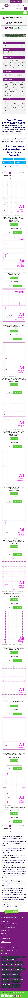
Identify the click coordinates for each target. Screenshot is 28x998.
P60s (12, 969)
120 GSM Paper (20, 159)
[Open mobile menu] (7, 1)
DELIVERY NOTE (5, 964)
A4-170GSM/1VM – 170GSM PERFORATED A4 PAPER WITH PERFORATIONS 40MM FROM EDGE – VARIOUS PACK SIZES (14, 487)
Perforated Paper (12, 215)
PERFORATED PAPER (6, 974)
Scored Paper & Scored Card (8, 269)
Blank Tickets (5, 215)
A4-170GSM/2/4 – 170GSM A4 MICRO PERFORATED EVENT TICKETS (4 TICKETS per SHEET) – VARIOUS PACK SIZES (14, 433)
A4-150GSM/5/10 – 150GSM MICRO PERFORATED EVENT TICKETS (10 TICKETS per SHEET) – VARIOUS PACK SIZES (14, 219)
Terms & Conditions (5, 938)
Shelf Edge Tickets (16, 984)
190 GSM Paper (21, 162)
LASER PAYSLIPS (5, 966)
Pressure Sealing (6, 979)
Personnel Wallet (16, 974)
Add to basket (18, 232)
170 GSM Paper (9, 162)
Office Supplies (5, 969)
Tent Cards (16, 269)
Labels (22, 964)
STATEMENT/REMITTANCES (7, 987)
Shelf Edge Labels (6, 591)
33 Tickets (17, 956)
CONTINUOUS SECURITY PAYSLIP (8, 961)
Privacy (2, 943)
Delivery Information (6, 936)
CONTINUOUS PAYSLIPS (11, 959)
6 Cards (23, 956)
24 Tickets (10, 956)
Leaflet (12, 966)
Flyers (11, 964)
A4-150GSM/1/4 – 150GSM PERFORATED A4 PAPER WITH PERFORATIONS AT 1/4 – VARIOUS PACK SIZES (14, 754)
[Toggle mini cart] (23, 6)
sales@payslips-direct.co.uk (10, 923)
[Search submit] (25, 8)
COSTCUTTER (19, 961)
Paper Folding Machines (20, 969)
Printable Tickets (15, 979)
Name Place (18, 966)
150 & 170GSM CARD (19, 215)
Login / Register (17, 1)
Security (3, 941)
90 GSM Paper (8, 159)
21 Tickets (4, 956)
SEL (22, 979)
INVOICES (17, 964)
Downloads (3, 933)
